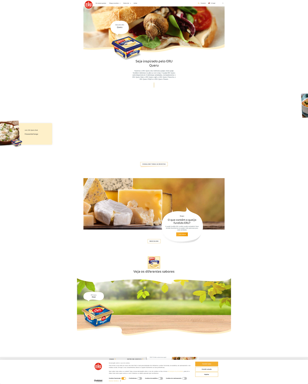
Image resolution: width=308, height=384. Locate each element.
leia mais (182, 234)
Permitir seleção (207, 369)
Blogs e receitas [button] (114, 3)
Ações (135, 3)
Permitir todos (206, 364)
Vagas (111, 359)
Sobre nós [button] (126, 3)
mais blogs (154, 241)
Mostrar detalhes (114, 381)
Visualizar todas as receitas (154, 164)
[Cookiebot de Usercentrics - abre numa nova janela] (98, 381)
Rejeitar (206, 374)
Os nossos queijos (101, 3)
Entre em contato (134, 359)
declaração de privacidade (175, 371)
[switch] (139, 378)
